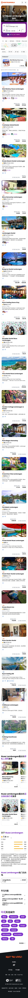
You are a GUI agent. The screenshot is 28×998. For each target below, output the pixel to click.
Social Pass (20, 974)
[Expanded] (3, 41)
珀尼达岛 (5, 930)
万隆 (12, 938)
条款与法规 (11, 988)
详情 (17, 69)
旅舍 (3, 87)
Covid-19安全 (11, 680)
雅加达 (4, 916)
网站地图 (10, 991)
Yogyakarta (13, 916)
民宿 (15, 974)
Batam (14, 925)
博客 (6, 974)
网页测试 (24, 988)
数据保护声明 (5, 988)
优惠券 (15, 988)
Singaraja (5, 925)
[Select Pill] (22, 2)
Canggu (22, 925)
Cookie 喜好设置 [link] (16, 991)
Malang (5, 938)
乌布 (4, 921)
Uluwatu (13, 930)
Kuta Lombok (6, 934)
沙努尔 (17, 921)
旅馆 (3, 735)
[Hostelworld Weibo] (14, 965)
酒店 (3, 671)
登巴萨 (22, 916)
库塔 (10, 921)
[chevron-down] (11, 838)
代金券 (19, 988)
